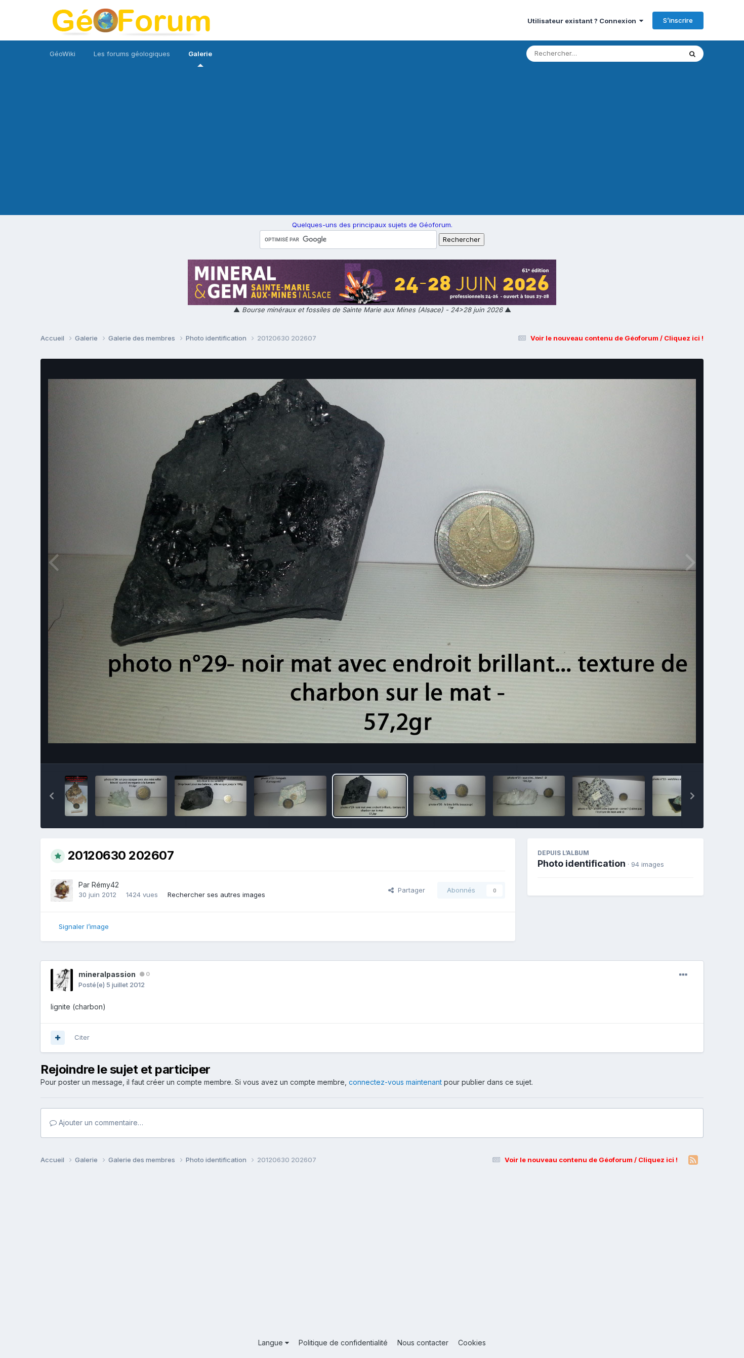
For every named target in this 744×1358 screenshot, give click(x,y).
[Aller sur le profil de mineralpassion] (62, 980)
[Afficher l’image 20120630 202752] (76, 796)
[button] (51, 796)
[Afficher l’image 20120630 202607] (370, 796)
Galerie (200, 54)
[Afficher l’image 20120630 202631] (290, 796)
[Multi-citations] (58, 1038)
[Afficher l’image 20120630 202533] (608, 796)
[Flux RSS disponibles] (693, 1160)
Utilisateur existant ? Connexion (583, 21)
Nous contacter (422, 1342)
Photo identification (582, 863)
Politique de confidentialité (343, 1342)
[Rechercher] (692, 54)
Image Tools (661, 745)
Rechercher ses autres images (216, 894)
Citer (82, 1037)
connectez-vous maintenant (395, 1082)
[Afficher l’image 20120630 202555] (449, 796)
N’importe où (648, 53)
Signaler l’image (84, 926)
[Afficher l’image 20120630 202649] (210, 796)
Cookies (472, 1342)
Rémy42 (105, 884)
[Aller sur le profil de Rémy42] (62, 890)
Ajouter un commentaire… (100, 1122)
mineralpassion (107, 974)
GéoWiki (62, 54)
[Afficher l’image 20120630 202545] (529, 796)
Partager (409, 890)
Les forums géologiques (132, 54)
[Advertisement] (372, 144)
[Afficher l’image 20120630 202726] (131, 796)
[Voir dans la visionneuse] (372, 561)
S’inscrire (678, 20)
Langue (271, 1342)
